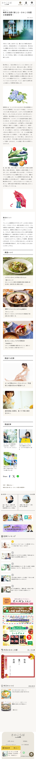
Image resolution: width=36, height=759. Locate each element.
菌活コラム (9, 485)
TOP (4, 485)
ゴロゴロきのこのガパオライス (20, 692)
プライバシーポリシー (11, 744)
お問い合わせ (11, 741)
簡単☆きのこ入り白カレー (19, 704)
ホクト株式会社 (25, 744)
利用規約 (25, 741)
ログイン (26, 4)
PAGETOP (31, 754)
